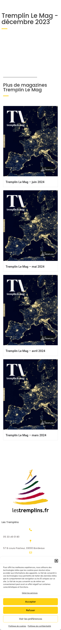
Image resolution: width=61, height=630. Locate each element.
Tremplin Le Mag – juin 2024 (25, 182)
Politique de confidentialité (39, 626)
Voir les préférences (30, 618)
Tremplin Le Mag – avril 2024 (25, 351)
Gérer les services (30, 593)
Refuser (30, 610)
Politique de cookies (17, 626)
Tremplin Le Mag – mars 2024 (26, 435)
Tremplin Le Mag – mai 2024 (25, 266)
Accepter (30, 601)
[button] (56, 560)
